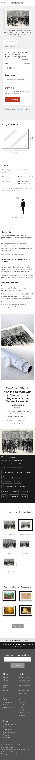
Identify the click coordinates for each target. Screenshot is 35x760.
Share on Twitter (25, 109)
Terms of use (7, 730)
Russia (24, 496)
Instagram (21, 715)
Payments (6, 685)
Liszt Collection (22, 464)
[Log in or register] (28, 3)
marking (22, 486)
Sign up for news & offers (17, 655)
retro (4, 496)
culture (28, 472)
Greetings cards (23, 690)
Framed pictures (24, 680)
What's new (22, 693)
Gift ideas (6, 705)
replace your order (18, 305)
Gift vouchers (7, 702)
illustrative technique (9, 486)
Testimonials (7, 683)
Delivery (4, 294)
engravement (7, 482)
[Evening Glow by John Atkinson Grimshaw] (9, 611)
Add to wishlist (10, 109)
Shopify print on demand (9, 754)
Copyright (6, 735)
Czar (4, 477)
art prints (25, 59)
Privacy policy (8, 727)
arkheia (19, 472)
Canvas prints (23, 683)
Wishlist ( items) (9, 707)
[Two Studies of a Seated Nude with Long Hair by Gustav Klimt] (25, 596)
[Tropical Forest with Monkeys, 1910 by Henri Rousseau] (9, 596)
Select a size (17, 63)
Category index (23, 713)
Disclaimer (7, 737)
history (18, 482)
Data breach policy (9, 732)
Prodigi (11, 747)
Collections (22, 710)
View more (17, 626)
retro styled (14, 496)
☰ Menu (4, 3)
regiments (25, 491)
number (5, 491)
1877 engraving (8, 472)
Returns (5, 690)
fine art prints (20, 254)
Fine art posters (23, 677)
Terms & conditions (9, 724)
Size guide (27, 63)
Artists (20, 707)
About (5, 680)
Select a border (10, 75)
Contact (6, 677)
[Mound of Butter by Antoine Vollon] (25, 610)
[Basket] (32, 3)
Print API (4, 747)
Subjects (21, 705)
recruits (14, 491)
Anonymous (17, 36)
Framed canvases (24, 685)
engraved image (15, 477)
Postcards (21, 688)
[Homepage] (17, 3)
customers (29, 277)
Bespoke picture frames (17, 749)
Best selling (22, 702)
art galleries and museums (21, 272)
